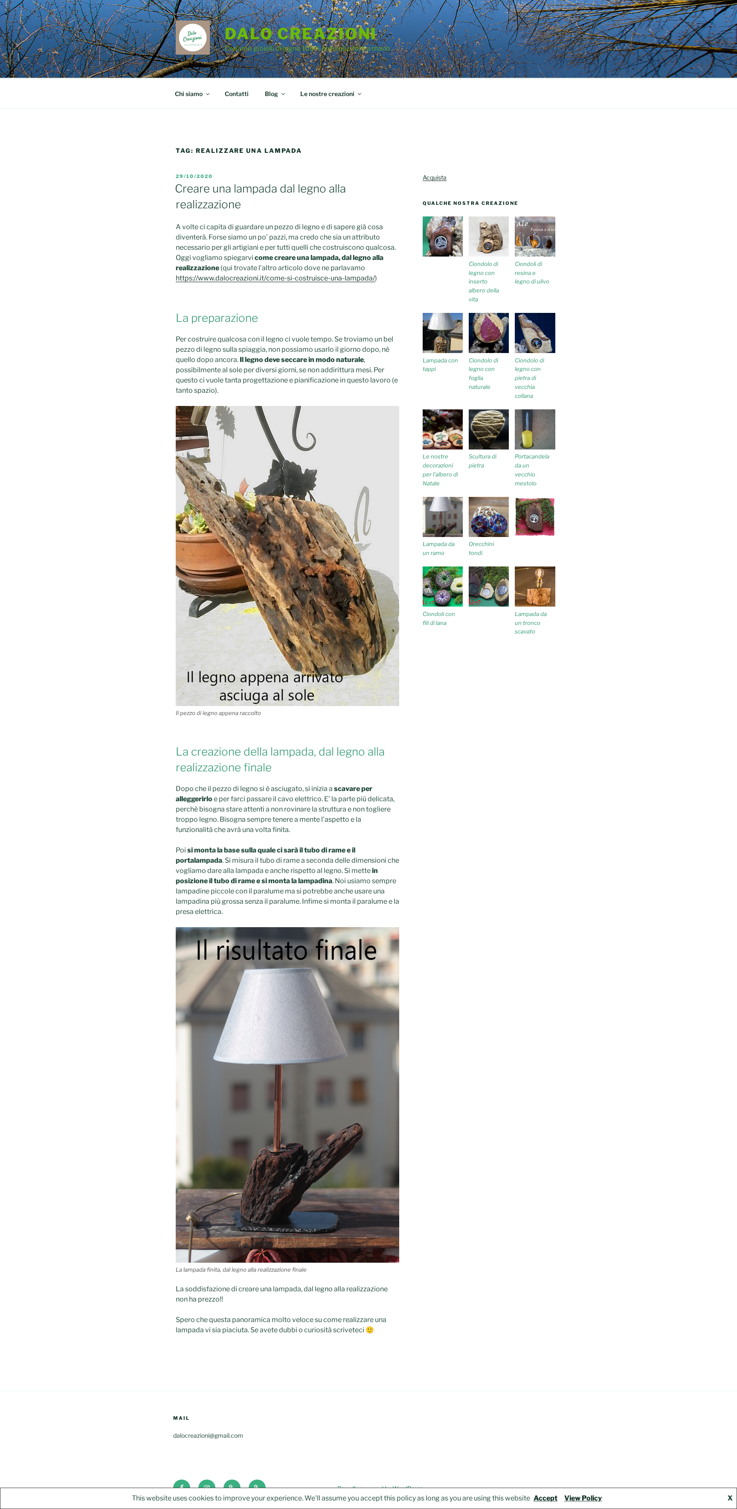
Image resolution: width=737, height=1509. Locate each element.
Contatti (237, 93)
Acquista (435, 177)
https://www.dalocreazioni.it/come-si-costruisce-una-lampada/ (275, 278)
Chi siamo (189, 93)
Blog (271, 93)
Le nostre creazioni (327, 93)
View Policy (583, 1498)
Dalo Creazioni (301, 33)
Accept (545, 1498)
